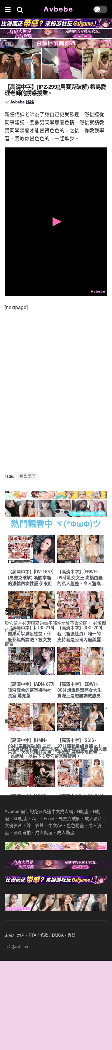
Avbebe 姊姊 (22, 102)
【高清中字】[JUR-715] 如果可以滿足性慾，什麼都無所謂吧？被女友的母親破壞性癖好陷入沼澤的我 (31, 634)
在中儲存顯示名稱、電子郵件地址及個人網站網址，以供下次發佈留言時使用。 (59, 752)
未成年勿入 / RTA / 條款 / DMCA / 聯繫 (40, 935)
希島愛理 (27, 476)
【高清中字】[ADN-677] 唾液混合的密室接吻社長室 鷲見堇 (31, 690)
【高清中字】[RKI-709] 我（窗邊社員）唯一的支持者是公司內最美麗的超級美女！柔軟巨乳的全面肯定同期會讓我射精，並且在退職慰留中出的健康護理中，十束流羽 (79, 634)
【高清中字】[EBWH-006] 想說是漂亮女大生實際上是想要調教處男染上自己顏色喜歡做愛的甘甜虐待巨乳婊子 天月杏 (79, 690)
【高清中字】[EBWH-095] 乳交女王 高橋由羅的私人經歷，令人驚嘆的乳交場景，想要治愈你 (80, 578)
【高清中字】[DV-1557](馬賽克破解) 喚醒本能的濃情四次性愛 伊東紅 (31, 577)
